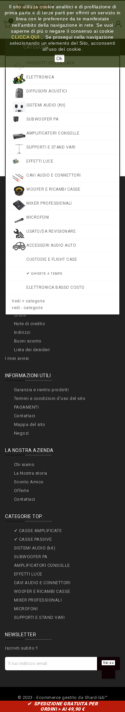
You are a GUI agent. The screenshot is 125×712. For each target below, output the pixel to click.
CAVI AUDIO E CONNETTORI (42, 582)
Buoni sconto (28, 340)
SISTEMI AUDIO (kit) (35, 547)
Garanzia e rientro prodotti (41, 389)
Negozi (21, 433)
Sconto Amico (29, 481)
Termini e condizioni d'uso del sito (50, 398)
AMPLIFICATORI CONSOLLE (42, 565)
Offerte (21, 490)
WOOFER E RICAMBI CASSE (42, 591)
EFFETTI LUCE (28, 573)
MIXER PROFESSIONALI (38, 600)
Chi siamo (24, 464)
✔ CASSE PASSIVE (33, 539)
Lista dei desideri (32, 349)
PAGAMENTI (26, 407)
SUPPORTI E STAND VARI (39, 617)
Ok (59, 58)
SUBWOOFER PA (31, 556)
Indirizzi (22, 332)
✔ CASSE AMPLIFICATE (38, 530)
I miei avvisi (17, 358)
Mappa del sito (29, 424)
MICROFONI (26, 608)
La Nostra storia (30, 473)
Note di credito (29, 323)
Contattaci (24, 415)
